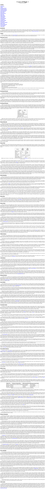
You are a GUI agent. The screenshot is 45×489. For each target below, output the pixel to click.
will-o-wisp (3, 362)
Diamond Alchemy (3, 18)
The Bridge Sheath (3, 20)
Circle (23, 404)
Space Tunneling (2, 25)
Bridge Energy (2, 21)
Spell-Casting (2, 26)
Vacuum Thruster (5, 334)
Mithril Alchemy (2, 16)
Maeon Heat (2, 14)
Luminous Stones (7, 279)
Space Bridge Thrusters (3, 22)
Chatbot (1, 7)
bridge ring (26, 318)
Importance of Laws (3, 8)
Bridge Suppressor (5, 221)
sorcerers (43, 377)
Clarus (9, 183)
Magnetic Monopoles (3, 24)
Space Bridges (2, 19)
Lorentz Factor (26, 158)
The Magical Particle (3, 9)
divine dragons (34, 268)
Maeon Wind (2, 12)
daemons (36, 377)
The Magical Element (3, 10)
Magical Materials (3, 11)
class (33, 312)
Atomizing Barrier (14, 438)
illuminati (12, 211)
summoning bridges (5, 444)
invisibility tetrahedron (19, 285)
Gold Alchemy (2, 17)
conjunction (3, 435)
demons (30, 268)
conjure (9, 128)
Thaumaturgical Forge (20, 273)
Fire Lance (9, 394)
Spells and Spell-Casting (35, 31)
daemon (19, 362)
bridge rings (14, 256)
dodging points (36, 468)
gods (33, 377)
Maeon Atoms (2, 15)
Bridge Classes (2, 23)
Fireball (13, 394)
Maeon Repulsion (3, 13)
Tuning (24, 311)
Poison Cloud (29, 397)
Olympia (17, 444)
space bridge (20, 199)
